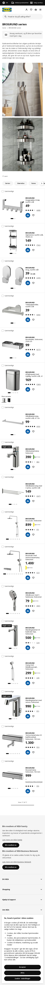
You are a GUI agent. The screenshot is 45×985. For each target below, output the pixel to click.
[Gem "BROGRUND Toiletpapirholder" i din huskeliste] (33, 319)
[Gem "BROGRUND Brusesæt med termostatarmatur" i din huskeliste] (33, 577)
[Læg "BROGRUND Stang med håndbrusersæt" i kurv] (28, 683)
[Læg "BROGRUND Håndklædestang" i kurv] (28, 431)
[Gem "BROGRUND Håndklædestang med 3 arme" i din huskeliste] (33, 501)
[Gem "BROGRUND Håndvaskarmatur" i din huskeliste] (33, 467)
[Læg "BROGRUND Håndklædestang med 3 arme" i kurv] (28, 501)
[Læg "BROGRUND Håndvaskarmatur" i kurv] (28, 467)
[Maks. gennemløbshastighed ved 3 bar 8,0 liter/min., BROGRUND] (35, 601)
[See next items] (42, 183)
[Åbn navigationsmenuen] (40, 9)
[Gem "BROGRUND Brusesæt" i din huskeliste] (33, 534)
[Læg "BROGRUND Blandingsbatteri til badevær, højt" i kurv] (28, 647)
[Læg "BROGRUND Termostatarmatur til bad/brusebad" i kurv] (28, 752)
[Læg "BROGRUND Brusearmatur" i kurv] (28, 791)
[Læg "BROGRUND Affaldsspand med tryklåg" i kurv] (28, 389)
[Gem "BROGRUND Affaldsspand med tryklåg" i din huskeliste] (33, 389)
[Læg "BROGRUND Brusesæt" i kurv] (28, 534)
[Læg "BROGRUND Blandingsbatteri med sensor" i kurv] (28, 716)
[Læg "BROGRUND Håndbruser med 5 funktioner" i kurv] (28, 611)
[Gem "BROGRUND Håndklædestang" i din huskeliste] (33, 431)
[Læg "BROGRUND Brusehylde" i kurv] (28, 354)
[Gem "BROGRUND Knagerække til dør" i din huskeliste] (33, 215)
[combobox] (21, 16)
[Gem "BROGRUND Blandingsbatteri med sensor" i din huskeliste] (33, 716)
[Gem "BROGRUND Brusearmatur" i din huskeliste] (33, 791)
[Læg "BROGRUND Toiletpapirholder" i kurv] (28, 319)
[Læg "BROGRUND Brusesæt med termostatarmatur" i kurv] (28, 577)
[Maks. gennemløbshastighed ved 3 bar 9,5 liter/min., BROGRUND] (37, 525)
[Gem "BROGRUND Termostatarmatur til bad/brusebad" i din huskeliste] (33, 752)
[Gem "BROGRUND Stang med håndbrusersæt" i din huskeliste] (33, 683)
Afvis (22, 973)
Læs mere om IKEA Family (12, 840)
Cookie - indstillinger (22, 979)
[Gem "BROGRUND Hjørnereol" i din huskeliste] (33, 250)
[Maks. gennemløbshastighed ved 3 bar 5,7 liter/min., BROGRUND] (37, 457)
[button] (22, 89)
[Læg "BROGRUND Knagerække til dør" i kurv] (28, 215)
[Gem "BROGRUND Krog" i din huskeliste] (33, 283)
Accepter (22, 967)
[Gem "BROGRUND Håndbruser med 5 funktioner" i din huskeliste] (33, 611)
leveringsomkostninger (34, 782)
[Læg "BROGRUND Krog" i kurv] (28, 283)
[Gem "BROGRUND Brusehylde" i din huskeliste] (33, 354)
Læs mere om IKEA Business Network (16, 862)
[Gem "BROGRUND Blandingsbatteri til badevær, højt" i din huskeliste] (33, 647)
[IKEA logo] (7, 10)
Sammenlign (9, 191)
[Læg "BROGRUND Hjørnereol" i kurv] (28, 250)
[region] (22, 949)
